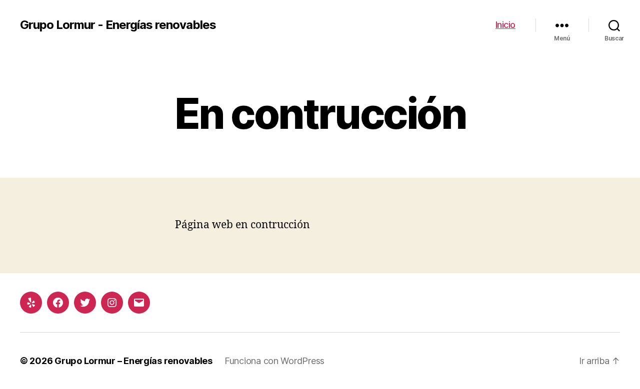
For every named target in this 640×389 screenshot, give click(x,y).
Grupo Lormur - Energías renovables (118, 25)
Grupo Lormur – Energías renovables (133, 361)
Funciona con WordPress (274, 361)
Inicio (506, 24)
